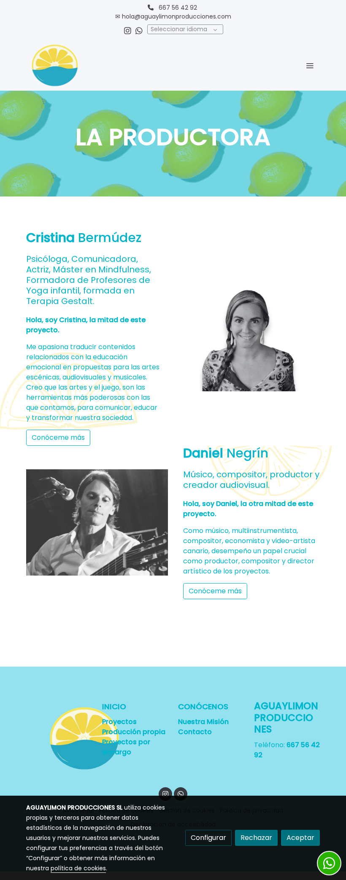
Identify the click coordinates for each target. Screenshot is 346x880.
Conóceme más (58, 437)
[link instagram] (127, 30)
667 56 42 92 (178, 7)
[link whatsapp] (139, 30)
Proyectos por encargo (126, 747)
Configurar (208, 837)
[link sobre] (59, 738)
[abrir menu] (309, 65)
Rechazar (256, 837)
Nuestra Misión (203, 722)
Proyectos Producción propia (134, 727)
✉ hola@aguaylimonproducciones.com (173, 16)
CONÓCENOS (203, 706)
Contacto (195, 732)
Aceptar (300, 837)
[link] (55, 65)
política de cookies (78, 868)
